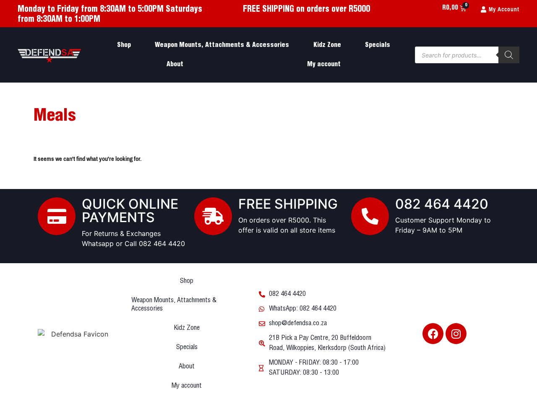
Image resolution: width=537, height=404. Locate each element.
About (175, 64)
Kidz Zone (327, 45)
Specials (377, 45)
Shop (124, 45)
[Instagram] (456, 333)
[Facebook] (432, 333)
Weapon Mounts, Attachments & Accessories (222, 45)
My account (324, 64)
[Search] (508, 55)
